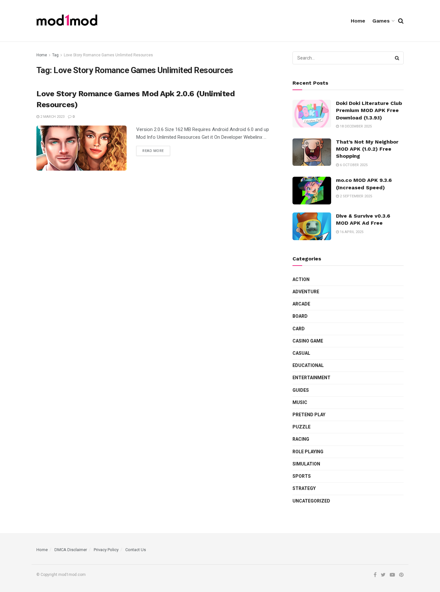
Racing (300, 439)
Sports (301, 476)
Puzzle (301, 426)
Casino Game (307, 340)
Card (298, 328)
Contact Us (135, 549)
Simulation (306, 463)
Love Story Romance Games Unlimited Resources (108, 55)
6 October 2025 (353, 165)
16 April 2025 (351, 232)
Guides (300, 390)
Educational (308, 365)
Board (300, 316)
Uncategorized (311, 500)
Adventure (305, 291)
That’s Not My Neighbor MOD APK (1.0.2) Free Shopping (367, 149)
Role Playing (307, 451)
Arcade (301, 303)
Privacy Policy (106, 549)
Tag (55, 55)
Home (358, 21)
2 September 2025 (355, 196)
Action (301, 279)
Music (299, 402)
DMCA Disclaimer (70, 549)
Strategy (304, 488)
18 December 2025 (355, 126)
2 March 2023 (51, 117)
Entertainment (311, 377)
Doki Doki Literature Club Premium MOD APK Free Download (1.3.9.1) (369, 110)
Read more (153, 151)
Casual (301, 353)
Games (381, 21)
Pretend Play (308, 414)
